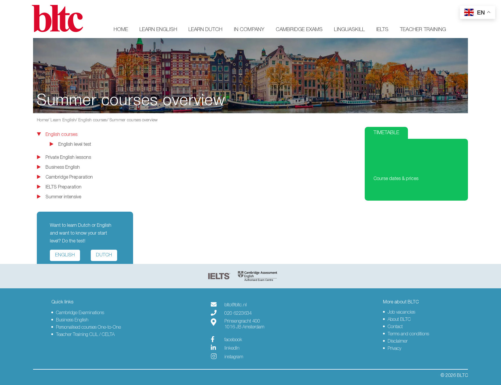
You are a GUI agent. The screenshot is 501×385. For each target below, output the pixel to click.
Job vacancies (401, 312)
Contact (395, 327)
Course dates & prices (395, 179)
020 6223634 (238, 314)
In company (249, 29)
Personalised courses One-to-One (88, 327)
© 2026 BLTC (454, 376)
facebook (233, 340)
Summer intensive (63, 197)
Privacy (394, 349)
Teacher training (423, 29)
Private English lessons (68, 158)
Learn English (158, 29)
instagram (233, 357)
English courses (92, 120)
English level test (74, 145)
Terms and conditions (408, 334)
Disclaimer (398, 341)
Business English (63, 167)
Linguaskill (349, 29)
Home (121, 29)
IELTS (382, 29)
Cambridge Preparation (69, 177)
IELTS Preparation (63, 187)
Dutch (104, 255)
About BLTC (399, 320)
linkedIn (231, 348)
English (65, 255)
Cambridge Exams (299, 29)
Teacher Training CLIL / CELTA (85, 335)
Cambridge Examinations (80, 313)
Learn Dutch (205, 29)
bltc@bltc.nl (235, 305)
